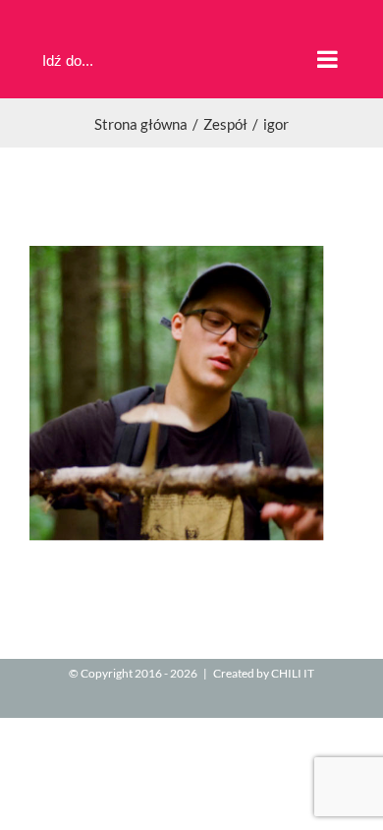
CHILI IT (292, 673)
